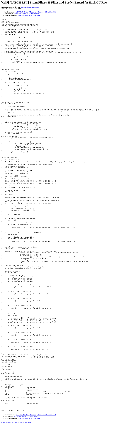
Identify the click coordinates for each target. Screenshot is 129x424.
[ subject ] (31, 15)
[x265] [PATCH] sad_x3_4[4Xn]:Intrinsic (26, 13)
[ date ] (20, 15)
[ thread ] (25, 15)
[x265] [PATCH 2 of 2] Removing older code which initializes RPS (36, 12)
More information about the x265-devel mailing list (16, 422)
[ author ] (37, 15)
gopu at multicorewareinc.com (29, 7)
